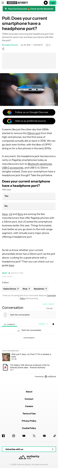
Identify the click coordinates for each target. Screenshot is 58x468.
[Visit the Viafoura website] (50, 376)
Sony (20, 214)
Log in (44, 304)
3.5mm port (33, 133)
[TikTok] (54, 435)
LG (10, 214)
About (29, 391)
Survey (10, 276)
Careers (29, 406)
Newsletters (17, 273)
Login (52, 2)
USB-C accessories (12, 167)
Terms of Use (29, 413)
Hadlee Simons (11, 45)
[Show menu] (2, 2)
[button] (29, 2)
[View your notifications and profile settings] (53, 324)
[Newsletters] (44, 435)
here (11, 265)
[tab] (9, 324)
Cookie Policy (29, 428)
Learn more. (48, 13)
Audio (4, 276)
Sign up (51, 304)
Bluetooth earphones (40, 163)
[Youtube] (24, 435)
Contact (29, 399)
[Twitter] (34, 435)
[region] (29, 341)
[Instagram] (13, 435)
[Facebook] (3, 435)
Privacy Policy (29, 420)
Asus (5, 214)
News (4, 273)
